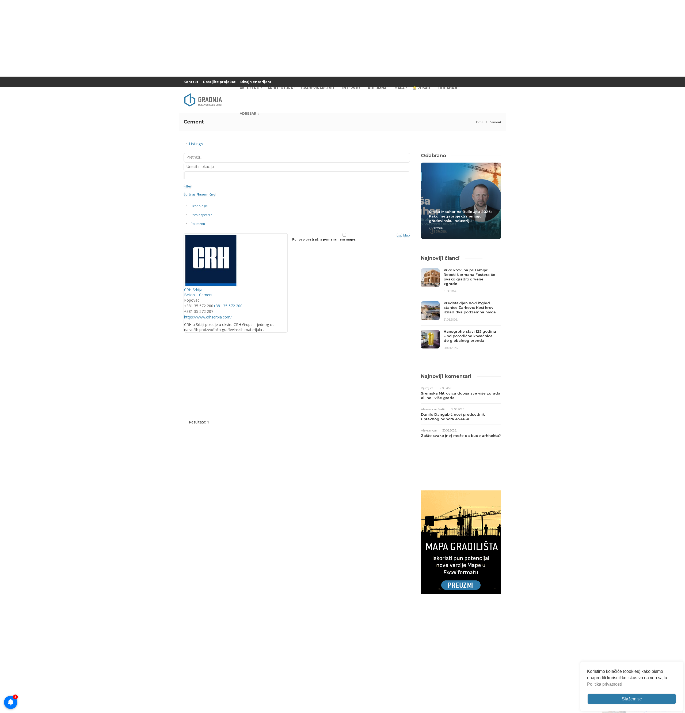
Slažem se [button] (632, 699)
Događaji (447, 88)
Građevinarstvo (317, 88)
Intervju (351, 88)
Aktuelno (250, 88)
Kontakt (191, 82)
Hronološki (199, 206)
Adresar (248, 113)
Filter (187, 186)
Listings (196, 143)
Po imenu (198, 224)
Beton (189, 294)
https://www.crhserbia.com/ (208, 317)
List (399, 235)
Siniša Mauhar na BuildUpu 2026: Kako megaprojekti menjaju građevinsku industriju (460, 216)
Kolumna (377, 88)
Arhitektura (280, 88)
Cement (205, 294)
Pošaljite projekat (219, 82)
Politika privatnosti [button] (604, 684)
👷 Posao (421, 88)
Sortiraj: (199, 194)
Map (406, 235)
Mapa (399, 88)
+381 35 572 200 (227, 305)
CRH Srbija (193, 289)
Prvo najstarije (201, 215)
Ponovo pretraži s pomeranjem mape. (324, 239)
